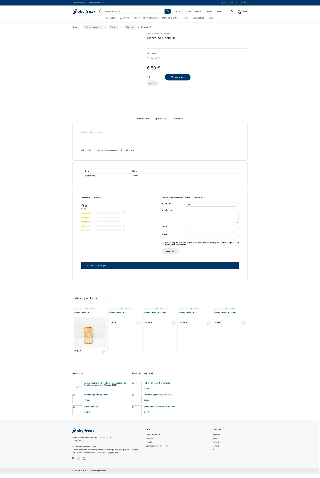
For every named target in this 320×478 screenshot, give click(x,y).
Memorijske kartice (170, 18)
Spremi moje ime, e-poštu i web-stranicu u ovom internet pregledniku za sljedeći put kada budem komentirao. (202, 243)
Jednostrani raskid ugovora (157, 446)
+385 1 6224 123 (78, 3)
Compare (153, 53)
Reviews (178, 118)
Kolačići (149, 442)
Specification (161, 118)
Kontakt (219, 11)
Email (165, 234)
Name (165, 226)
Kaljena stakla (198, 18)
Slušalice (113, 18)
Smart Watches (152, 18)
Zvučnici (126, 18)
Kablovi (137, 18)
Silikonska (130, 27)
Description (143, 118)
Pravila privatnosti (153, 435)
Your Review (167, 210)
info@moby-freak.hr (96, 3)
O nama (209, 11)
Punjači (211, 18)
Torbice (185, 18)
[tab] (143, 119)
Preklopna (233, 309)
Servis (188, 11)
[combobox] (131, 11)
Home (74, 27)
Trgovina (178, 11)
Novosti (198, 11)
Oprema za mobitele (93, 27)
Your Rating (167, 203)
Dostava (244, 3)
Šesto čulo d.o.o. (81, 471)
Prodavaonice (229, 3)
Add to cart (179, 77)
